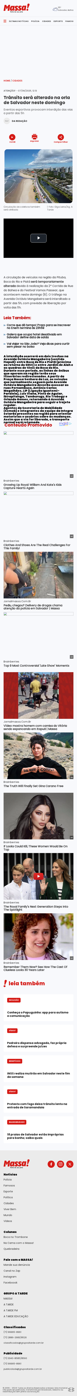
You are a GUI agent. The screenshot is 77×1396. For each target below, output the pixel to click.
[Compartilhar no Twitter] (59, 148)
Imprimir (34, 141)
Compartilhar (61, 142)
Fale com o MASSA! (18, 1260)
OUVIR (12, 142)
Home (8, 80)
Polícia (8, 1179)
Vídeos (8, 1221)
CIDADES (46, 21)
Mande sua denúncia (17, 1265)
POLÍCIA (35, 21)
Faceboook (10, 1282)
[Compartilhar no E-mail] (64, 148)
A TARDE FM (11, 1310)
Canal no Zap (12, 1271)
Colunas (10, 1232)
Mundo (8, 1215)
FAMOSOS (70, 21)
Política (8, 1197)
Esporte (8, 1191)
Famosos (9, 1185)
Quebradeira (11, 1249)
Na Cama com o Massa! (19, 1243)
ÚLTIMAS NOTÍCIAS (18, 21)
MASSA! (8, 1298)
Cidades (17, 80)
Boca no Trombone (16, 1237)
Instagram (10, 1276)
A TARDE (9, 1304)
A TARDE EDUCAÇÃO (16, 1316)
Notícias (10, 1174)
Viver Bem (10, 1209)
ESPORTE (58, 21)
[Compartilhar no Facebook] (56, 149)
